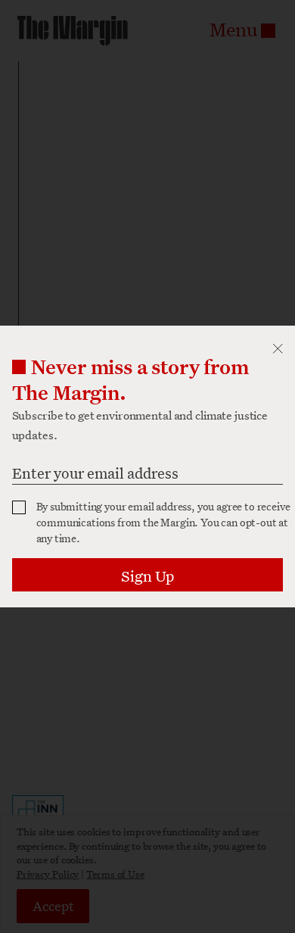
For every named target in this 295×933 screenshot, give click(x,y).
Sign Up (147, 576)
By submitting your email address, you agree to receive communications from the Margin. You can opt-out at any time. (163, 522)
